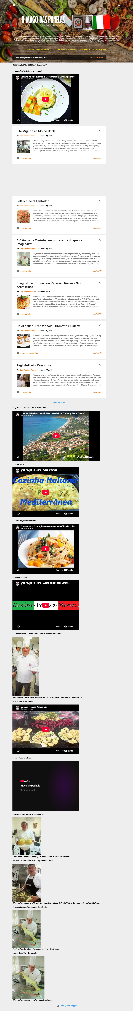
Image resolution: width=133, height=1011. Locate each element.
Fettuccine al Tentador (33, 201)
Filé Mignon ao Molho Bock (36, 131)
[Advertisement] (114, 86)
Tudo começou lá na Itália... (65, 49)
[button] (100, 130)
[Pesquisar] (119, 5)
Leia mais (97, 158)
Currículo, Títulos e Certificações (93, 49)
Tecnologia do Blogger (67, 1006)
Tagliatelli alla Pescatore (34, 365)
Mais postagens (59, 402)
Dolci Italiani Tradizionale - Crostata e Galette (49, 326)
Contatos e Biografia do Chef (38, 49)
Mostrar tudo (96, 58)
